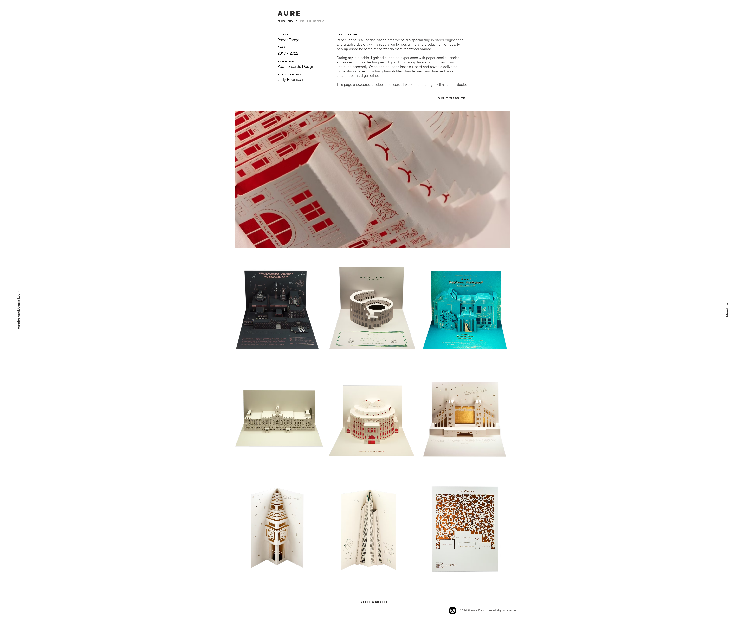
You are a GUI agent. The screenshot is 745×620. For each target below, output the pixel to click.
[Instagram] (452, 610)
